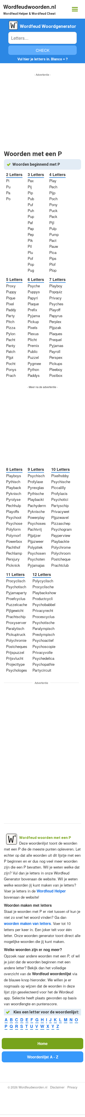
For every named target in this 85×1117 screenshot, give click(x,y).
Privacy (72, 1087)
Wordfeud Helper (51, 891)
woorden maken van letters (27, 923)
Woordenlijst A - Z (42, 1056)
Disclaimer (57, 1087)
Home (42, 1043)
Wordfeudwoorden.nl (29, 6)
